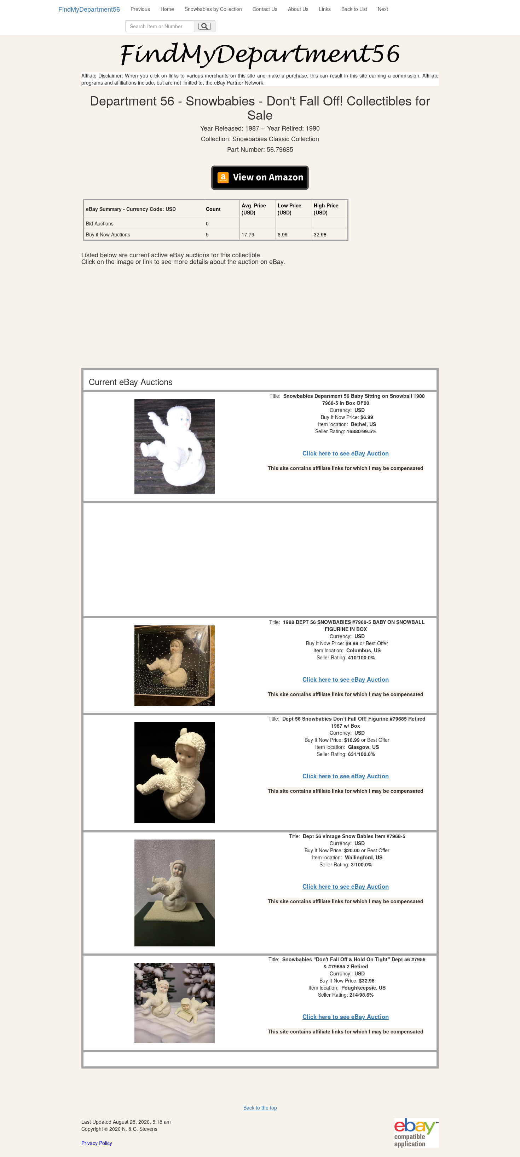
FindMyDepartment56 (89, 8)
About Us (298, 8)
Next (383, 8)
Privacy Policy (96, 1142)
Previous (140, 8)
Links (325, 8)
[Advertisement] (260, 318)
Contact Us (265, 8)
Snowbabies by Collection (213, 8)
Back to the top (260, 1107)
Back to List (354, 8)
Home (167, 8)
